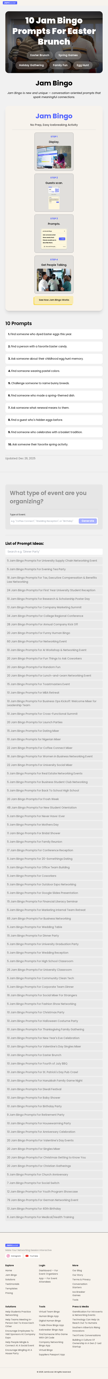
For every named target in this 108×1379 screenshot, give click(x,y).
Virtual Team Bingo (49, 1311)
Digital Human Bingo (50, 1320)
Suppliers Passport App (52, 1354)
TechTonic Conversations (86, 1335)
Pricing (9, 1293)
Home (8, 1270)
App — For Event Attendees (48, 1280)
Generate (88, 521)
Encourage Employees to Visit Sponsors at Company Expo (20, 1334)
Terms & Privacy (81, 1279)
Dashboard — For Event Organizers (48, 1272)
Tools (75, 1299)
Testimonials (12, 1284)
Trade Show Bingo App (51, 1325)
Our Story (77, 1275)
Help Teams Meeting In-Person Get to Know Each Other (19, 1323)
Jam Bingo (11, 1275)
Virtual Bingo (46, 1350)
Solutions (10, 1279)
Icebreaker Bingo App (51, 1329)
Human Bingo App (49, 1316)
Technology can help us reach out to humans (85, 1321)
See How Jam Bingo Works (54, 300)
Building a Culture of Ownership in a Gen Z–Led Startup (86, 1343)
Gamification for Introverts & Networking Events (87, 1313)
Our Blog (77, 1270)
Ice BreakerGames (78, 1293)
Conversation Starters (79, 1285)
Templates (11, 1288)
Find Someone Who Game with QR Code (53, 1336)
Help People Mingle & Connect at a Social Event (19, 1343)
